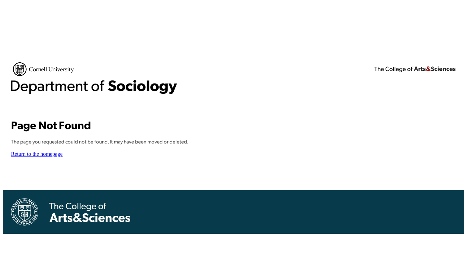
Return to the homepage (37, 154)
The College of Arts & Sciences (415, 69)
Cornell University (43, 69)
